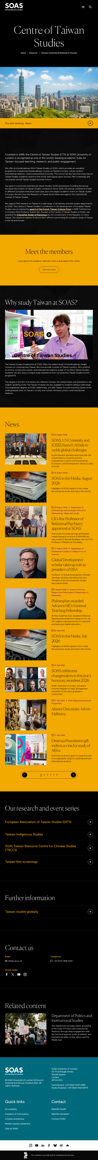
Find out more (49, 269)
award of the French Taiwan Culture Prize (50, 209)
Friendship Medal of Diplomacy (32, 215)
